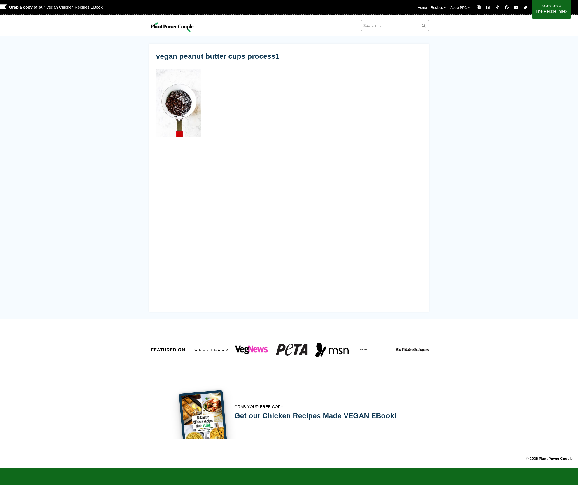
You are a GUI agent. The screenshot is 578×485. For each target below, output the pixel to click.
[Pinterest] (488, 7)
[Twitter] (525, 7)
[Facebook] (507, 7)
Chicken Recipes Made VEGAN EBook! (329, 416)
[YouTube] (516, 7)
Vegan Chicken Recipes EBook (75, 7)
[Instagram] (479, 7)
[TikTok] (497, 7)
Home (422, 7)
